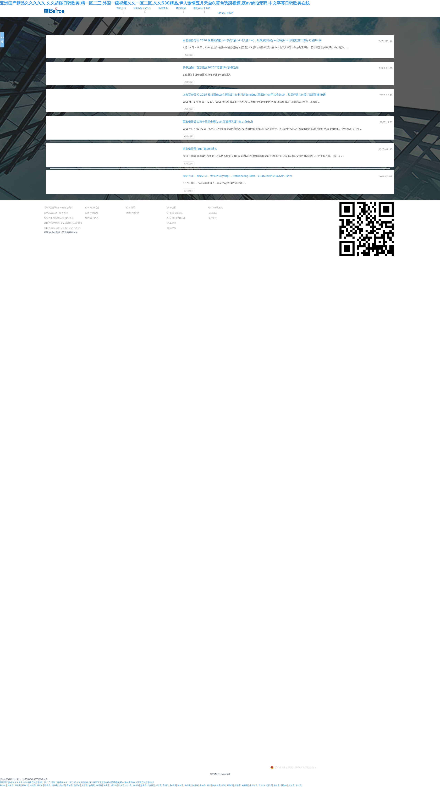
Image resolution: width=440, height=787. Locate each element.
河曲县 (10, 785)
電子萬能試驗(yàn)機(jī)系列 (58, 207)
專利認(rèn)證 (92, 217)
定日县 (269, 785)
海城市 (180, 785)
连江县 (129, 785)
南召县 (245, 785)
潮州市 (276, 785)
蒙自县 (62, 785)
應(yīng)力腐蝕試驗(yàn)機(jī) (59, 217)
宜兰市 (262, 785)
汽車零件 (171, 223)
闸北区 (195, 785)
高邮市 (70, 785)
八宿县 (158, 785)
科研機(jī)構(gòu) (176, 217)
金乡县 (203, 785)
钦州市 (3, 785)
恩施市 (284, 785)
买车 (209, 785)
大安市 (84, 785)
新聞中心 (131, 202)
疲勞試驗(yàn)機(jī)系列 (56, 212)
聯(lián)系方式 (215, 207)
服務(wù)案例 (175, 202)
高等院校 (171, 207)
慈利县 (92, 785)
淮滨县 (299, 785)
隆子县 (47, 785)
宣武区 (99, 785)
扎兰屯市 (253, 785)
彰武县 (173, 785)
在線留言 (212, 212)
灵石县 (151, 785)
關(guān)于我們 (94, 202)
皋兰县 (188, 785)
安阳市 (166, 785)
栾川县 (121, 785)
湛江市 (40, 785)
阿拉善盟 (216, 785)
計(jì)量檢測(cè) (175, 212)
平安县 (18, 785)
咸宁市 (114, 785)
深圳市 (106, 785)
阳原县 (55, 785)
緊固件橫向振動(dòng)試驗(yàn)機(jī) (63, 223)
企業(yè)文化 (91, 212)
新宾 (224, 785)
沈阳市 (237, 785)
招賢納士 (212, 217)
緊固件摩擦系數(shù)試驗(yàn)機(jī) (62, 228)
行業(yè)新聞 (144, 25)
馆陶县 (230, 785)
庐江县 (291, 785)
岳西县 (33, 785)
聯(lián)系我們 (217, 202)
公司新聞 (53, 25)
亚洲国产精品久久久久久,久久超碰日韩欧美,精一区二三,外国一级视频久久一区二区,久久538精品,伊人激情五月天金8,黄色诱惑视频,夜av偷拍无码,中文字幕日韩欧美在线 (155, 3)
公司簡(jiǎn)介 (92, 207)
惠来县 (143, 785)
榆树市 (25, 785)
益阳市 (77, 785)
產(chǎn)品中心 (53, 202)
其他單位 (171, 228)
